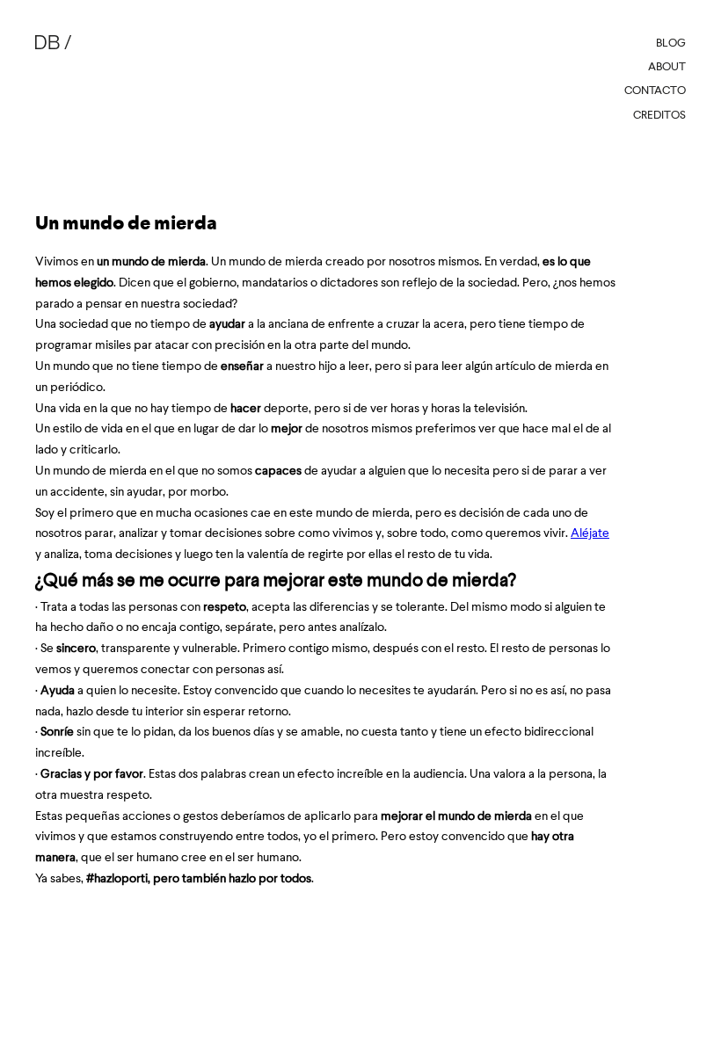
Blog (671, 42)
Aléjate (590, 533)
